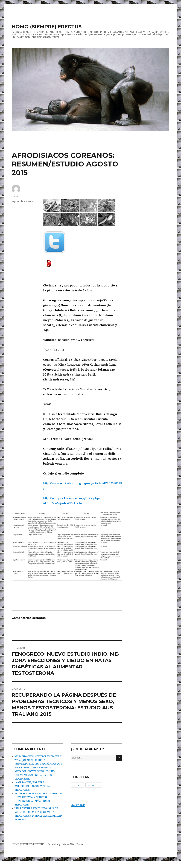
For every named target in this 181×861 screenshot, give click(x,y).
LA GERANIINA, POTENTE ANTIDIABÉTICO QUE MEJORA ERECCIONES (32, 786)
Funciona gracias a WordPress (65, 844)
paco (15, 196)
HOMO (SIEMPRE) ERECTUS (47, 27)
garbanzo (77, 785)
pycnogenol (94, 785)
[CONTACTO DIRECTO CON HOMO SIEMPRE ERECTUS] (82, 263)
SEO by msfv (78, 804)
